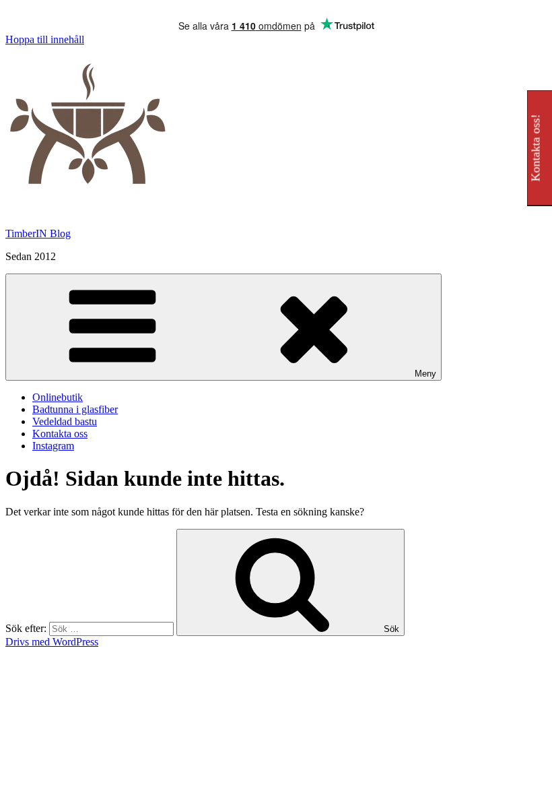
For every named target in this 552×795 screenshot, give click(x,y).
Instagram (53, 445)
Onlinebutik (57, 397)
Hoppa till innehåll (44, 39)
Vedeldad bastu (64, 421)
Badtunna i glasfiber (75, 409)
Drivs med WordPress (51, 641)
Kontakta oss (60, 433)
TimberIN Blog (38, 233)
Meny (425, 374)
